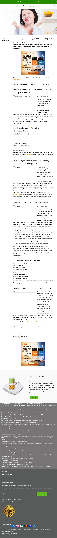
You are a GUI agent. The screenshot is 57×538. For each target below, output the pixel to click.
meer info (40, 403)
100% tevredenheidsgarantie (8, 534)
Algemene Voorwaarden (11, 529)
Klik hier (34, 397)
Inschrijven (42, 493)
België (6, 524)
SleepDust (29, 154)
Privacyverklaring (27, 529)
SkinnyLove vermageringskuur (32, 321)
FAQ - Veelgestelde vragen (7, 531)
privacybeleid (10, 488)
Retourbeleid (35, 529)
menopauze (16, 327)
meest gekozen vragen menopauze (26, 325)
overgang (21, 327)
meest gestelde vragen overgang (42, 325)
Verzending (19, 529)
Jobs (3, 529)
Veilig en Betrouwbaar (44, 529)
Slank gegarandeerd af (7, 501)
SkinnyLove (26, 252)
